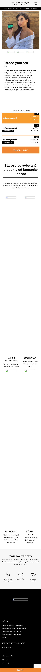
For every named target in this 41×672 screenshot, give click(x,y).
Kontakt (4, 637)
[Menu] (3, 3)
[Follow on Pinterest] (7, 650)
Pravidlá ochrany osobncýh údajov (12, 631)
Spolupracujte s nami (8, 663)
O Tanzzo (4, 660)
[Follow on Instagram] (5, 650)
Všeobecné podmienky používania (12, 625)
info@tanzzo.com (7, 647)
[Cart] (35, 3)
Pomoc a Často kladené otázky (11, 634)
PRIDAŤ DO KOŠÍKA (20, 150)
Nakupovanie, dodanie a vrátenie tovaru (14, 628)
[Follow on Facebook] (2, 650)
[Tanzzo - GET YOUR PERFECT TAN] (20, 3)
